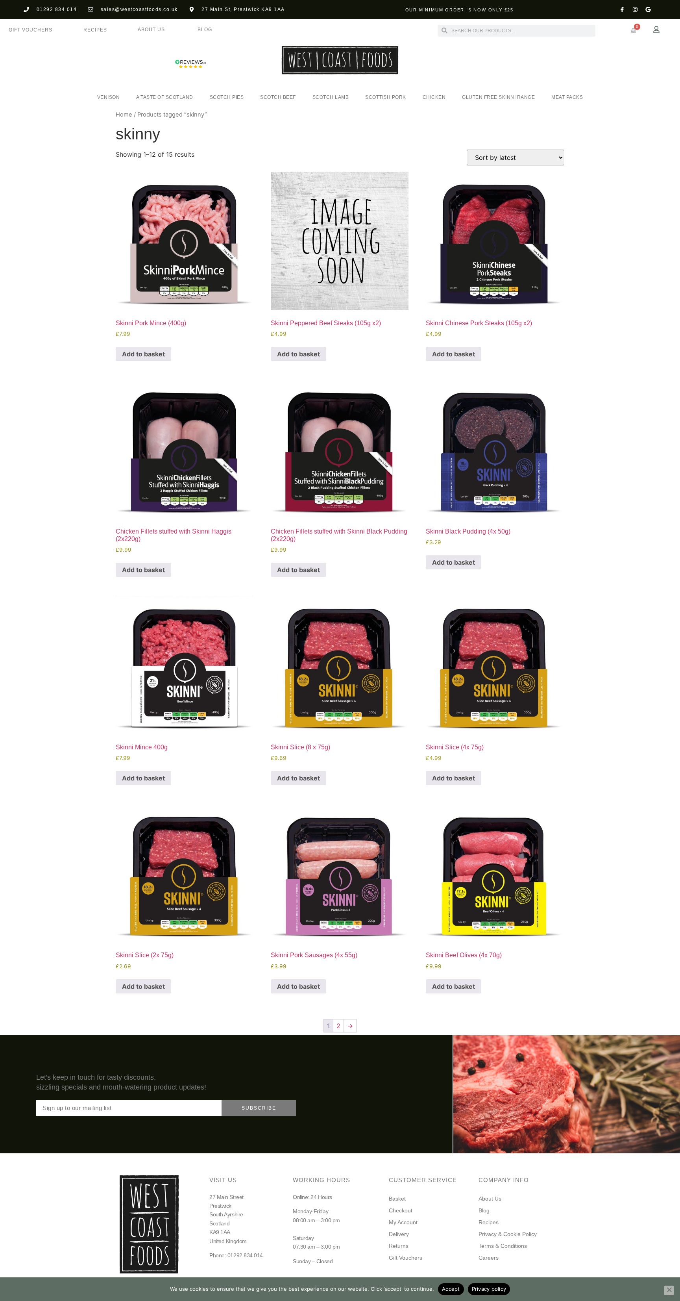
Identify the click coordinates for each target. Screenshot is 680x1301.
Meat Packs (567, 97)
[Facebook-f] (622, 9)
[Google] (648, 9)
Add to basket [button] (143, 354)
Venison (108, 97)
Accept (451, 1289)
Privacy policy (489, 1289)
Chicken (434, 97)
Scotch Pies (227, 97)
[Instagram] (635, 9)
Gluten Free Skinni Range (498, 97)
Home (124, 114)
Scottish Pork (385, 97)
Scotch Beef (278, 97)
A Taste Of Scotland (164, 97)
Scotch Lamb (330, 97)
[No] (669, 1290)
